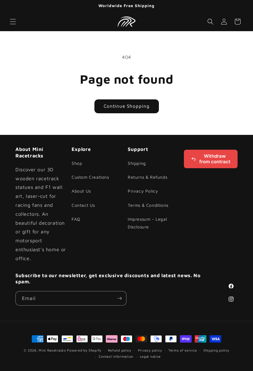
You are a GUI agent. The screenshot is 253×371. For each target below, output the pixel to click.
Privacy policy (150, 350)
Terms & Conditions (148, 205)
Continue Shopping (127, 106)
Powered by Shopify (84, 350)
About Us (81, 191)
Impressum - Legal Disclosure (147, 222)
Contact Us (83, 205)
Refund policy (119, 350)
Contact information (116, 356)
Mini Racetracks (52, 350)
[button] (13, 21)
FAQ (76, 219)
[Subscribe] (119, 298)
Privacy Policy (143, 191)
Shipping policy (216, 350)
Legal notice (150, 356)
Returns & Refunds (147, 177)
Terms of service (182, 350)
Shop (77, 163)
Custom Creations (90, 177)
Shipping (137, 163)
